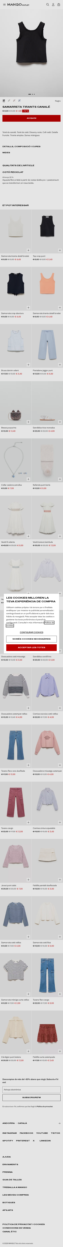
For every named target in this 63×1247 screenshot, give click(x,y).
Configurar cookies (31, 632)
